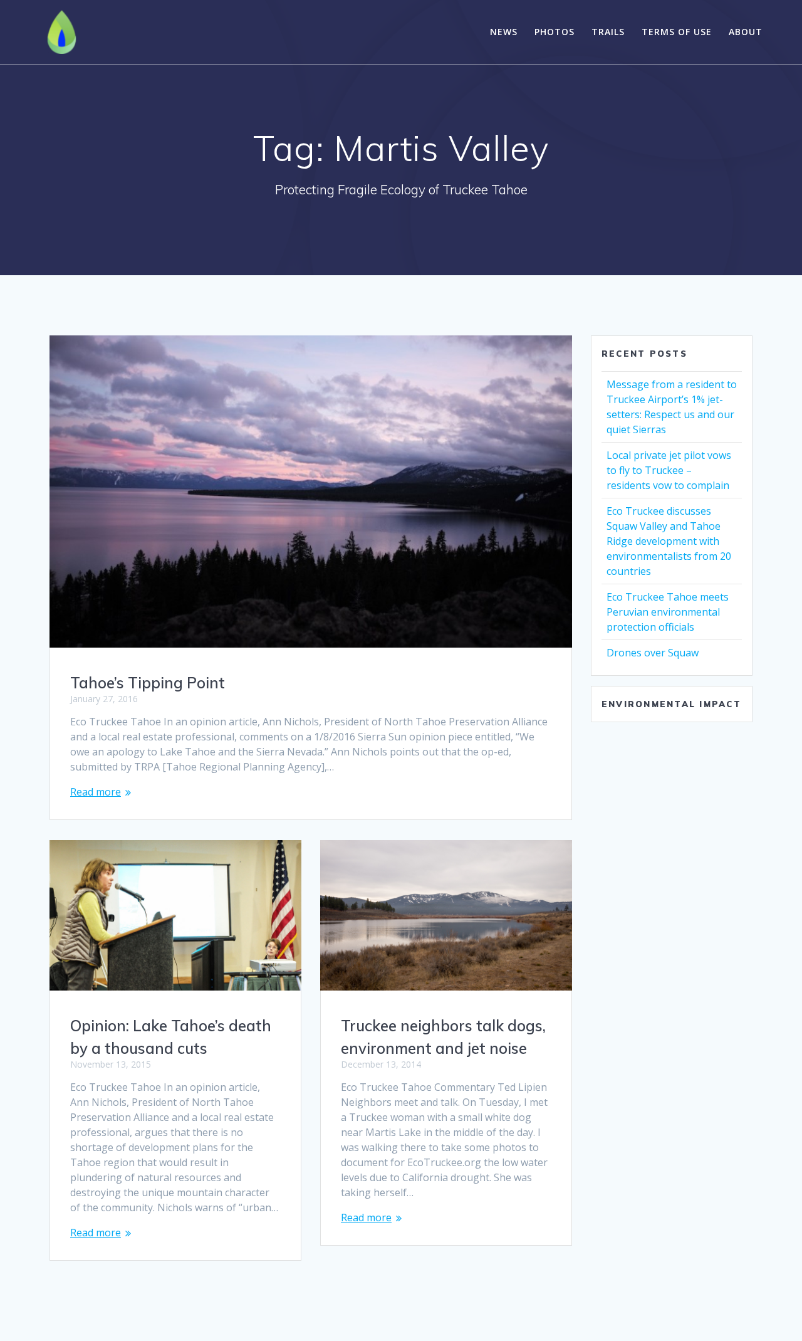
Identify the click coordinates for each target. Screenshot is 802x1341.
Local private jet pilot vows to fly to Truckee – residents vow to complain (669, 470)
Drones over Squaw (653, 653)
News (504, 32)
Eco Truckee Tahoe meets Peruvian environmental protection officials (668, 612)
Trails (608, 32)
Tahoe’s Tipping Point (147, 682)
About (746, 32)
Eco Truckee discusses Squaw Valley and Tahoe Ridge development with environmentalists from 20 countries (669, 541)
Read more (95, 792)
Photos (554, 32)
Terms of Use (677, 32)
